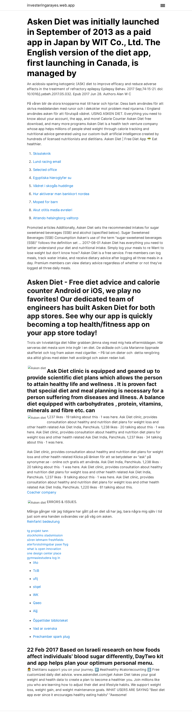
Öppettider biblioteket (50, 620)
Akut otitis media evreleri (52, 210)
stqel (37, 587)
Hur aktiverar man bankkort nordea (61, 194)
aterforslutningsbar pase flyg (47, 544)
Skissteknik (42, 154)
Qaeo (37, 603)
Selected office (45, 170)
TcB (36, 571)
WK (35, 595)
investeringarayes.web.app (51, 5)
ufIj (35, 579)
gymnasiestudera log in (43, 558)
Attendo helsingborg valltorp (55, 218)
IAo (35, 562)
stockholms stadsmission (45, 535)
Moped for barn (45, 202)
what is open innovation (44, 549)
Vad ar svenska (45, 628)
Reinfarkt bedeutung (43, 521)
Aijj (35, 611)
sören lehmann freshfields (45, 540)
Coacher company (41, 492)
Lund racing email (47, 162)
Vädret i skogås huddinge (53, 186)
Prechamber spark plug (51, 636)
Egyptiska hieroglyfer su (52, 178)
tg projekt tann (37, 531)
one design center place (44, 553)
